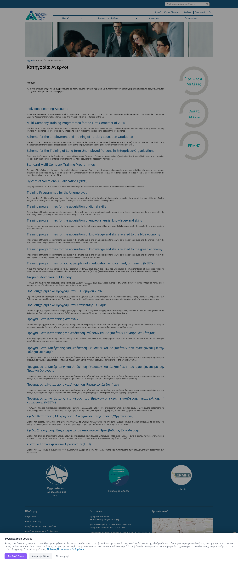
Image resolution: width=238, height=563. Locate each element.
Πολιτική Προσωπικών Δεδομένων (65, 549)
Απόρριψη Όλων (40, 556)
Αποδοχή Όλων (16, 556)
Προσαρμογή (62, 556)
